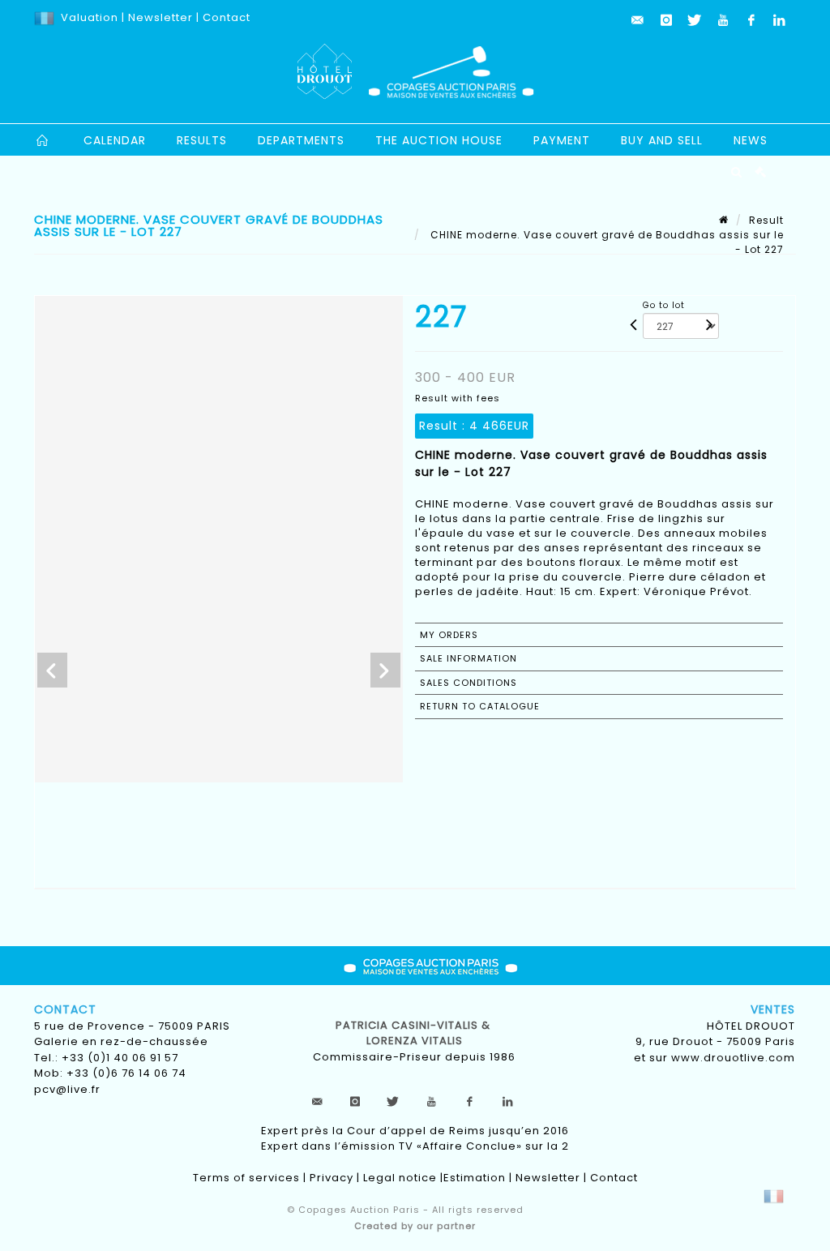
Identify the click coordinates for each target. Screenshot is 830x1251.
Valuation (89, 17)
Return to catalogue (480, 706)
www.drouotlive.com (733, 1057)
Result (766, 220)
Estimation (474, 1177)
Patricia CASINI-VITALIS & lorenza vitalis (415, 1033)
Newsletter (159, 17)
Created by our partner (415, 1225)
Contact (226, 17)
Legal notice (400, 1177)
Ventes (773, 1009)
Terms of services (246, 1177)
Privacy (331, 1177)
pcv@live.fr (67, 1089)
